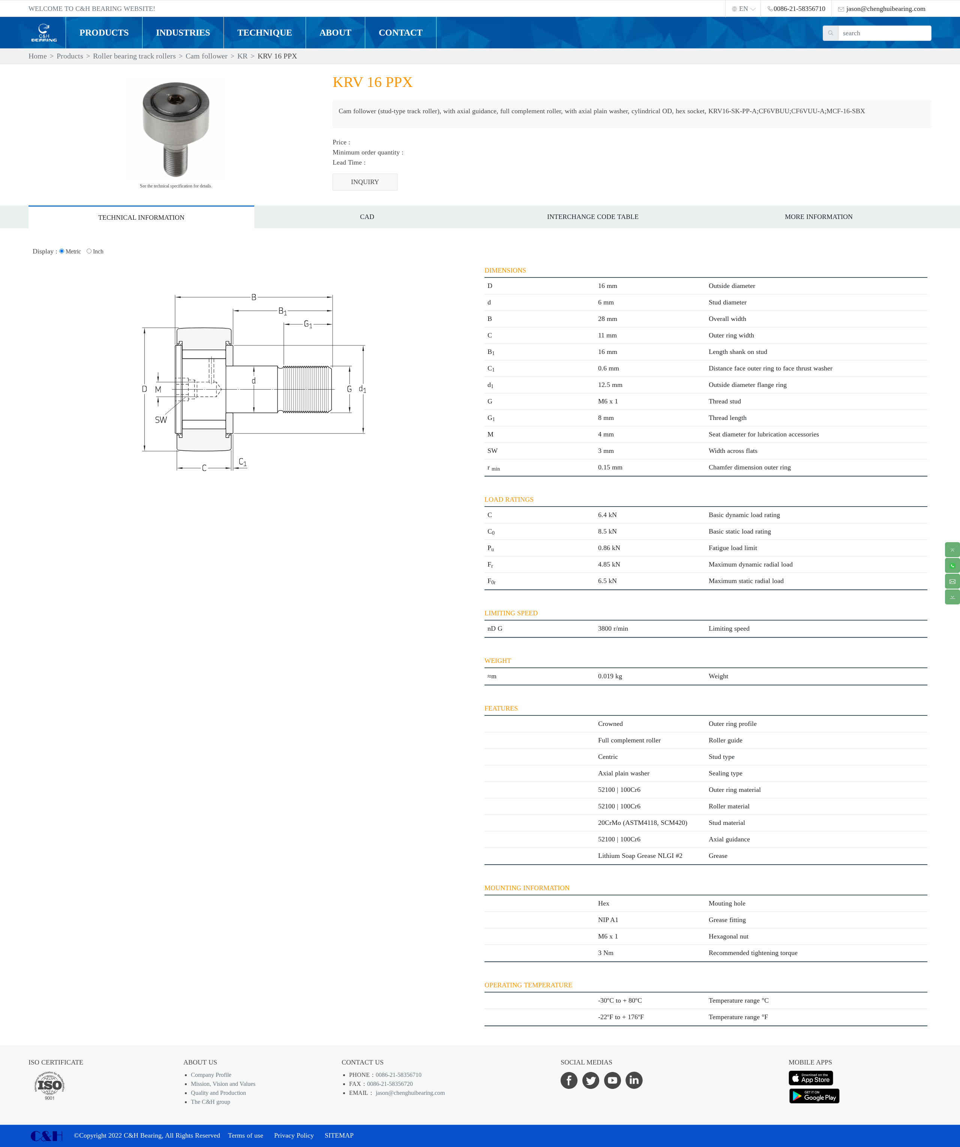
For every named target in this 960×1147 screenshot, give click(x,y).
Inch (98, 251)
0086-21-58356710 (399, 1075)
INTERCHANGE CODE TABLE (593, 216)
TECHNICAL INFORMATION (141, 217)
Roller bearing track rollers (134, 56)
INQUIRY (365, 182)
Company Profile (211, 1075)
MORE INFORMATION (819, 216)
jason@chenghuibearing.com (409, 1093)
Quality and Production (218, 1093)
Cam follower (207, 56)
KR (242, 56)
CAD (367, 216)
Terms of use (245, 1135)
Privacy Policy (294, 1135)
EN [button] (743, 8)
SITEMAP (339, 1135)
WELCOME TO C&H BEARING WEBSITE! (91, 8)
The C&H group (210, 1102)
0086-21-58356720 (390, 1084)
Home (37, 56)
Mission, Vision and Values (223, 1084)
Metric (72, 251)
